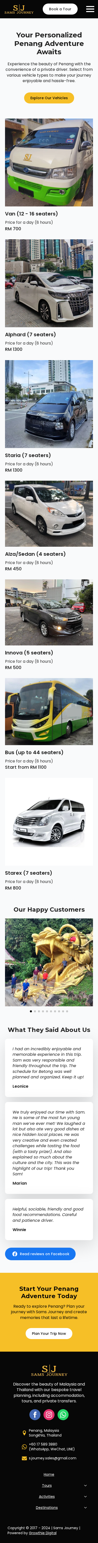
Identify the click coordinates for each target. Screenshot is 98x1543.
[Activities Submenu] (86, 1496)
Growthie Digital (43, 1532)
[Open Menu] (90, 9)
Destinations (47, 1507)
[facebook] (34, 1414)
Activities (47, 1496)
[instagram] (49, 1414)
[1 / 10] (49, 962)
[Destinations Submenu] (86, 1507)
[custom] (63, 1414)
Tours (47, 1485)
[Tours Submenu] (86, 1485)
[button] (10, 966)
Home (49, 1474)
